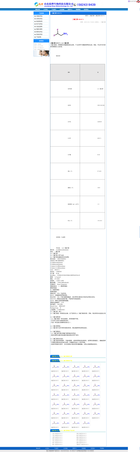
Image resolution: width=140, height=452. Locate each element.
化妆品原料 (39, 26)
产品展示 (54, 9)
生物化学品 (39, 16)
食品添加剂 (39, 21)
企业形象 (62, 9)
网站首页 (37, 9)
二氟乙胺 (91, 15)
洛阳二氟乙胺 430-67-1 (81, 439)
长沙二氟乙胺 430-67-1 (81, 440)
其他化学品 (39, 34)
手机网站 (102, 448)
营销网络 (78, 9)
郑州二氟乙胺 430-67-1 (57, 439)
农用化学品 (39, 18)
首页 (86, 15)
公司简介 (45, 9)
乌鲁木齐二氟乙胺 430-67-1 (82, 444)
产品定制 (38, 37)
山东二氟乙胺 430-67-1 (57, 433)
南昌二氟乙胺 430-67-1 (81, 437)
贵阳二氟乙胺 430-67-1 (81, 442)
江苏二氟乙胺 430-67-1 (57, 435)
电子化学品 (39, 24)
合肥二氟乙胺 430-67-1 (57, 437)
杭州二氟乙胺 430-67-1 (81, 435)
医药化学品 (39, 31)
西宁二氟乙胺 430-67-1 (57, 444)
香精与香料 (39, 29)
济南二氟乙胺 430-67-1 (81, 433)
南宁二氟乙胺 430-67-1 (57, 442)
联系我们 (86, 9)
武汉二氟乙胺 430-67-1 (57, 440)
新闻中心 (70, 9)
